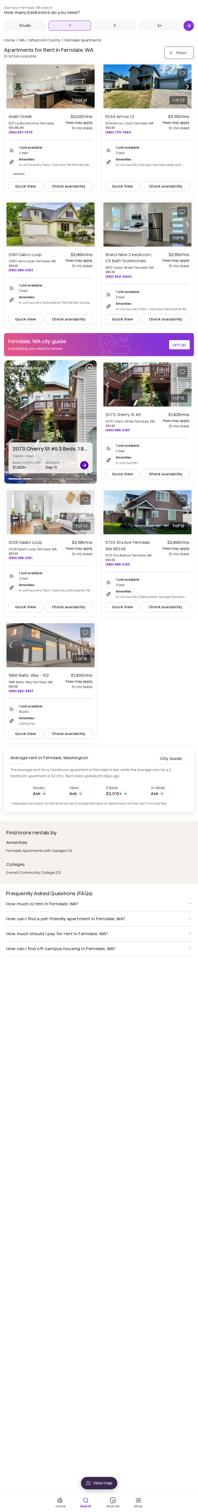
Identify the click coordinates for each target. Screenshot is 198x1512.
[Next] (189, 26)
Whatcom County (44, 40)
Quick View (25, 186)
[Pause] (89, 368)
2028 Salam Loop (25, 542)
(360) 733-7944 (118, 132)
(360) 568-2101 (20, 558)
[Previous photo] (10, 86)
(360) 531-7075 (20, 132)
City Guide (171, 758)
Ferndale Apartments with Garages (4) (39, 851)
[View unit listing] (84, 465)
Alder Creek (20, 116)
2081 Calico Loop (25, 254)
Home (9, 40)
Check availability (68, 186)
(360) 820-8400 (118, 276)
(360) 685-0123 (21, 270)
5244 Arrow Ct (119, 116)
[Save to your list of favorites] (85, 74)
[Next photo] (90, 86)
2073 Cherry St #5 (123, 414)
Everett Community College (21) (33, 873)
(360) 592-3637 (21, 691)
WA (22, 40)
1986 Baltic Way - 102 (29, 675)
